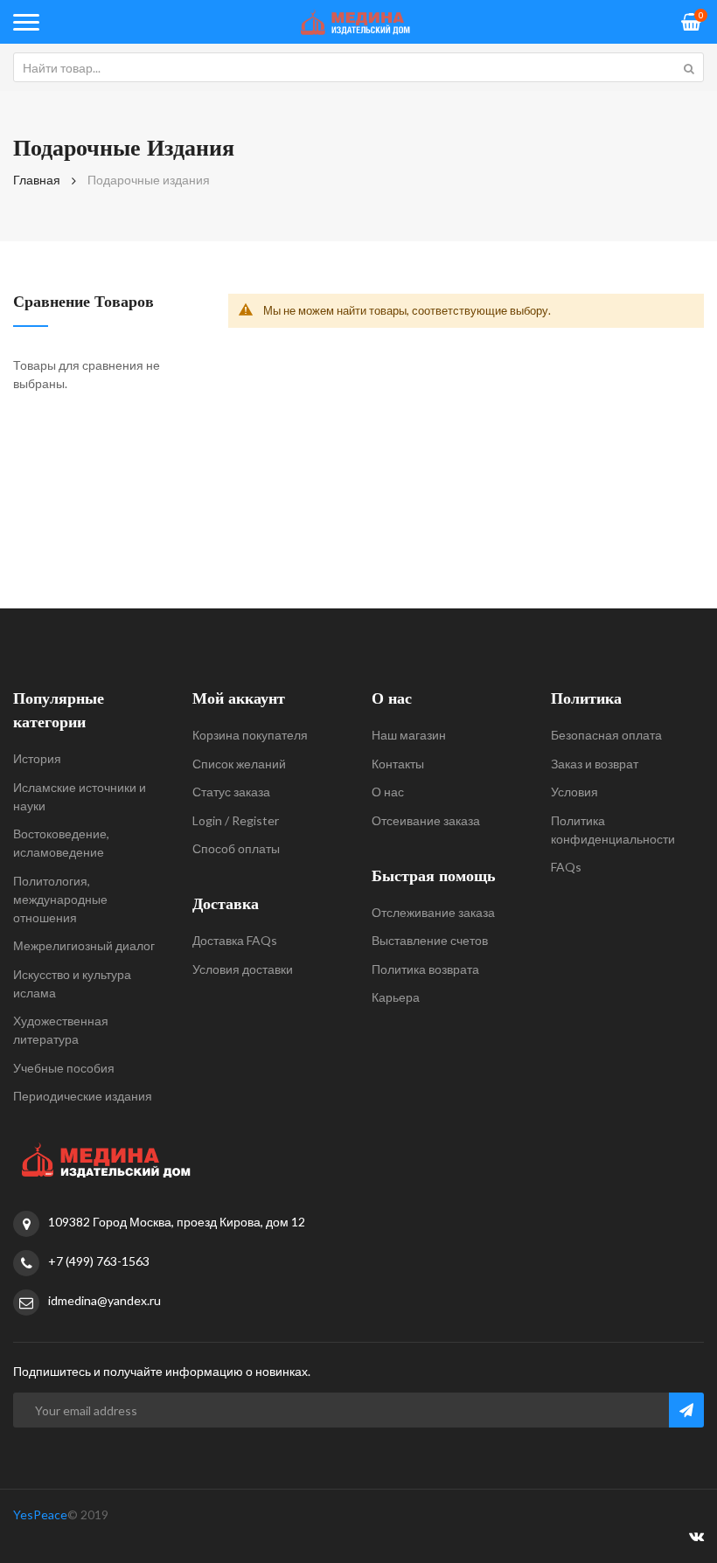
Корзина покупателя (250, 734)
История (37, 758)
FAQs (566, 866)
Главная (36, 179)
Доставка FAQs (234, 940)
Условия (574, 791)
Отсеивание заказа (426, 820)
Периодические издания (82, 1095)
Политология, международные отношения (60, 899)
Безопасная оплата (606, 734)
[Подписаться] (686, 1410)
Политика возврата (425, 969)
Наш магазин (409, 734)
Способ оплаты (236, 848)
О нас (388, 791)
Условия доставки (242, 969)
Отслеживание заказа (433, 912)
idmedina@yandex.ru (104, 1300)
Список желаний (239, 763)
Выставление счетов (430, 940)
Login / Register (235, 820)
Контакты (398, 763)
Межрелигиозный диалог (84, 945)
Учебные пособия (64, 1067)
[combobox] (358, 67)
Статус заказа (231, 791)
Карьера (396, 997)
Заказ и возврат (594, 763)
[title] (696, 1539)
